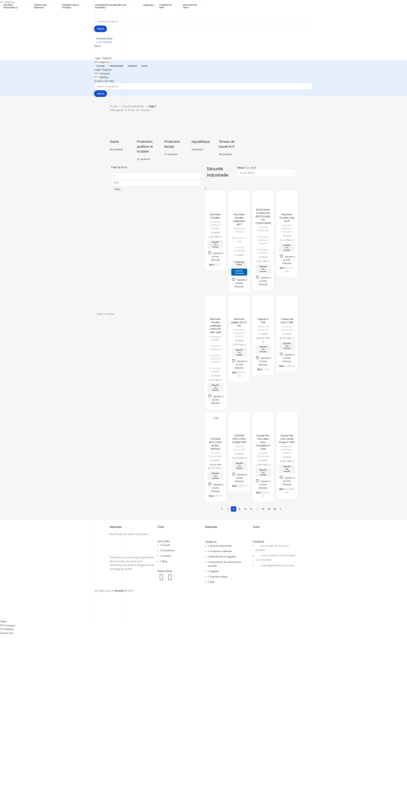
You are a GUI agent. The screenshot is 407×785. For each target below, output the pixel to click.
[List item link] (275, 557)
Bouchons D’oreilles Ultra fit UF (287, 217)
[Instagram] (170, 577)
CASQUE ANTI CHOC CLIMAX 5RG (239, 439)
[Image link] (132, 545)
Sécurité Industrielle (133, 106)
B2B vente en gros (239, 240)
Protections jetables (239, 230)
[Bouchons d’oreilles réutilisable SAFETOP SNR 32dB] (215, 308)
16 (274, 508)
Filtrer (117, 189)
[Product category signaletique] (203, 133)
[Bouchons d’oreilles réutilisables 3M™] (239, 203)
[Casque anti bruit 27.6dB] (287, 308)
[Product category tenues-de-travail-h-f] (230, 135)
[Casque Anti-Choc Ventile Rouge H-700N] (287, 424)
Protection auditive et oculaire (215, 225)
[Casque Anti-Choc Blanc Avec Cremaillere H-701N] (263, 424)
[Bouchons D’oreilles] (215, 203)
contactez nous (239, 263)
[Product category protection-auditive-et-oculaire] (148, 138)
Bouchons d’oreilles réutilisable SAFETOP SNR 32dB (215, 326)
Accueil (114, 106)
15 (269, 508)
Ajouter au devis (239, 272)
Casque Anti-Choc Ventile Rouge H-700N (287, 439)
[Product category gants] (121, 133)
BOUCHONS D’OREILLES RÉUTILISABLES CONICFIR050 (263, 216)
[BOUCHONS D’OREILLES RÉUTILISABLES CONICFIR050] (263, 201)
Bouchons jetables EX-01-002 (239, 322)
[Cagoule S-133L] (263, 308)
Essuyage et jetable (215, 338)
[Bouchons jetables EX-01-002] (239, 308)
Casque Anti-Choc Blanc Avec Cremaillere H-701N (263, 442)
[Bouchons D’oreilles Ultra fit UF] (287, 203)
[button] (215, 244)
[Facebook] (161, 577)
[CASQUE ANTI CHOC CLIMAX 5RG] (239, 424)
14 (263, 508)
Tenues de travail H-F (263, 328)
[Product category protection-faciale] (176, 135)
